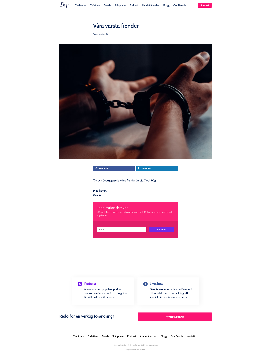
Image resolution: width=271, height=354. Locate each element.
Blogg (166, 5)
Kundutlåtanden (150, 5)
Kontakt (204, 5)
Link (84, 304)
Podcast (133, 5)
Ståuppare (120, 5)
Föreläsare (80, 5)
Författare (94, 5)
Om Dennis (179, 5)
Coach (107, 5)
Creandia (142, 349)
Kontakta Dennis (175, 316)
